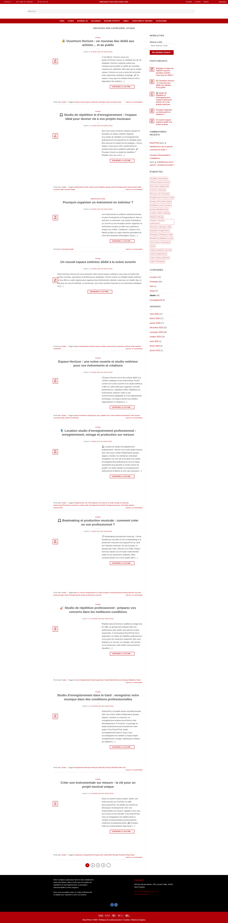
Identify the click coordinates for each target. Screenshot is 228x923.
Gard (92, 680)
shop (171, 238)
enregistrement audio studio (83, 187)
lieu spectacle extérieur (122, 346)
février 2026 (155, 318)
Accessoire (161, 21)
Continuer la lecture (122, 87)
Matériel (112, 680)
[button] (221, 1)
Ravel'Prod (108, 52)
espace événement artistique (84, 415)
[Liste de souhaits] (221, 11)
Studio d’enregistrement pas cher (112, 505)
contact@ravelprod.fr (142, 894)
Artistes (153, 182)
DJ (160, 194)
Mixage (160, 217)
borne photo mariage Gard (159, 186)
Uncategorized (156, 300)
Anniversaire (163, 178)
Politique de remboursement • (111, 920)
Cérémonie (161, 190)
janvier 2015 (155, 350)
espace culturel (90, 102)
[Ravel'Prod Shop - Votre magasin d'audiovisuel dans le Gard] (11, 11)
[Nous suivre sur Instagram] (213, 2)
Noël (169, 227)
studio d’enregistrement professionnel (124, 187)
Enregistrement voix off (82, 503)
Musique (125, 680)
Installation (154, 205)
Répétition (132, 680)
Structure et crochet (142, 21)
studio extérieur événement (69, 418)
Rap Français (106, 767)
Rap (100, 767)
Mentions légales (138, 920)
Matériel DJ (82, 21)
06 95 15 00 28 (140, 892)
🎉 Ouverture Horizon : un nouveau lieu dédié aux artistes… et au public (165, 84)
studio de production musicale (91, 595)
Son (151, 242)
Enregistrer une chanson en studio (102, 503)
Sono (62, 21)
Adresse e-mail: (156, 42)
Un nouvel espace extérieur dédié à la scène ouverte (98, 262)
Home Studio (104, 680)
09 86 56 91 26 (152, 892)
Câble (126, 21)
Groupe (96, 680)
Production (94, 767)
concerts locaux (79, 102)
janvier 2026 (155, 323)
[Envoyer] (193, 11)
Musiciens (118, 680)
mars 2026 (154, 314)
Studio (71, 21)
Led (161, 205)
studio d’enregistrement (92, 505)
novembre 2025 (156, 332)
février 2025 (155, 346)
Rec (121, 767)
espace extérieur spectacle (104, 346)
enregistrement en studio (94, 592)
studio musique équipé (67, 189)
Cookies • (127, 920)
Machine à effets (112, 21)
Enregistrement (85, 680)
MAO (110, 855)
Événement (160, 261)
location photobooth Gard (159, 209)
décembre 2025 (156, 328)
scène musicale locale (113, 102)
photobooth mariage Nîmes (159, 231)
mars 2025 (154, 341)
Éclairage (96, 21)
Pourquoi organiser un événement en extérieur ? (98, 202)
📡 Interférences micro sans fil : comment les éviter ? (161, 146)
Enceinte (166, 194)
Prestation (95, 199)
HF (159, 201)
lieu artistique (100, 102)
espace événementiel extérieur (84, 346)
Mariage (166, 213)
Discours (153, 194)
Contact (206, 2)
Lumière (153, 213)
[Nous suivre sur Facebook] (211, 2)
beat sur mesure (79, 592)
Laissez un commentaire (134, 102)
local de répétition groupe (102, 187)
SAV (152, 286)
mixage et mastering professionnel (115, 592)
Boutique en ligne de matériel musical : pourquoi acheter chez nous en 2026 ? (164, 71)
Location (198, 2)
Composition (78, 855)
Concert (76, 680)
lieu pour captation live (102, 415)
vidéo (152, 261)
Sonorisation (165, 242)
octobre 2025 (155, 337)
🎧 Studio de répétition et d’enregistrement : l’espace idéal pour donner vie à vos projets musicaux (164, 98)
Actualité (153, 178)
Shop (152, 291)
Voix (124, 767)
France (165, 197)
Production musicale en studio (73, 505)
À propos (189, 2)
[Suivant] (109, 865)
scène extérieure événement (120, 415)
